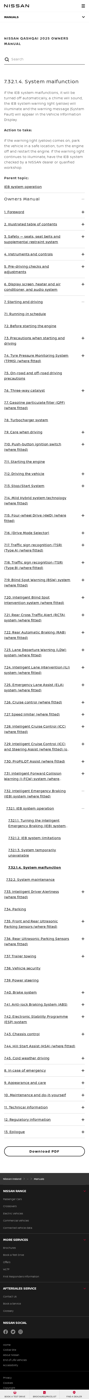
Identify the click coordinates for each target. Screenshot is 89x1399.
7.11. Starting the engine (24, 461)
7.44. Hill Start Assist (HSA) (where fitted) (39, 1046)
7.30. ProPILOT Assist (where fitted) (34, 761)
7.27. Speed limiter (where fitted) (32, 714)
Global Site (9, 1350)
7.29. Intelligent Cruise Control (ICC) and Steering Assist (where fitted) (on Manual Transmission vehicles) (37, 749)
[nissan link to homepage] (16, 6)
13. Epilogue (14, 1131)
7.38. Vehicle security (22, 968)
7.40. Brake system (20, 992)
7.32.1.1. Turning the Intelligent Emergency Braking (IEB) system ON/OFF (37, 826)
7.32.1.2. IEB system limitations (34, 838)
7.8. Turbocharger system (26, 420)
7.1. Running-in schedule (25, 314)
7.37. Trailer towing (20, 956)
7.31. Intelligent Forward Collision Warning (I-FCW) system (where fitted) (32, 778)
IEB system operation (23, 186)
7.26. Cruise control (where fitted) (33, 702)
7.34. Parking (15, 909)
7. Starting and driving (23, 301)
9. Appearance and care (25, 1082)
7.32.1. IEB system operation (30, 808)
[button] (83, 6)
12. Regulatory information (27, 1119)
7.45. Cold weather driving (26, 1058)
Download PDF (44, 1151)
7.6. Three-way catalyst (24, 390)
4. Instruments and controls (28, 254)
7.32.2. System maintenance (30, 879)
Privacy (7, 1377)
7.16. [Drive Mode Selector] (26, 533)
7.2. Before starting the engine (30, 326)
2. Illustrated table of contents (30, 224)
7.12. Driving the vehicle (24, 473)
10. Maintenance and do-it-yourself (35, 1095)
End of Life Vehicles (15, 1360)
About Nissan (11, 1355)
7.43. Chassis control (22, 1034)
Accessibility (10, 1365)
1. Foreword (14, 212)
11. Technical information (26, 1107)
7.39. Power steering (21, 980)
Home (7, 1345)
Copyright (9, 1388)
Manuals (11, 17)
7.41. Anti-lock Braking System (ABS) (35, 1004)
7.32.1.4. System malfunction (34, 867)
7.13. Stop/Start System (24, 485)
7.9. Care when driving (23, 432)
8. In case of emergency (25, 1070)
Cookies (8, 1383)
